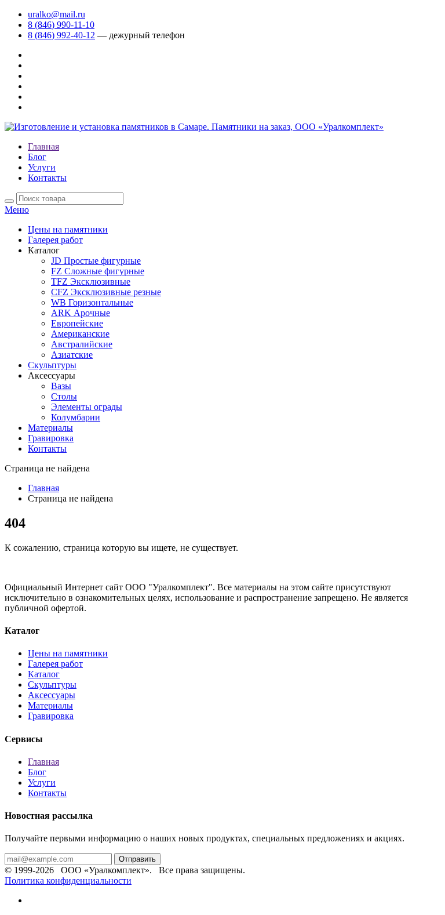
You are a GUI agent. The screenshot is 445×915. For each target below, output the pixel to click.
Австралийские (81, 344)
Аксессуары (51, 695)
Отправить (137, 859)
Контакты (47, 178)
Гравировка (51, 438)
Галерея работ (55, 240)
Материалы (50, 428)
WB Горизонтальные (92, 302)
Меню (17, 210)
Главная (43, 146)
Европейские (77, 323)
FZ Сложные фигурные (97, 271)
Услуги (42, 167)
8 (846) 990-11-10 (61, 25)
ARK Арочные (80, 313)
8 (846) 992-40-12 (61, 35)
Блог (37, 157)
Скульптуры (52, 365)
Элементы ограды (86, 407)
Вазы (61, 386)
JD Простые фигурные (96, 261)
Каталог (44, 674)
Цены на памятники (68, 229)
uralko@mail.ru (56, 14)
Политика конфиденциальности (68, 880)
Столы (64, 396)
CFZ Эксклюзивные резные (106, 292)
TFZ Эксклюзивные (90, 281)
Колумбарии (75, 417)
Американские (80, 334)
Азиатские (72, 355)
